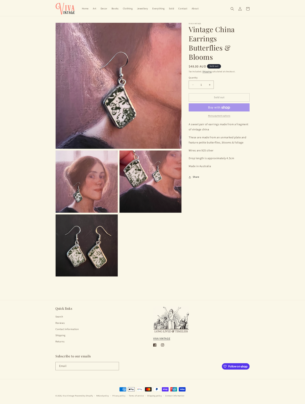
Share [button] (196, 177)
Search (59, 317)
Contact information (67, 329)
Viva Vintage (68, 395)
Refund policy (102, 395)
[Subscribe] (115, 366)
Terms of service (136, 395)
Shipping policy (154, 395)
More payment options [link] (219, 115)
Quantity (193, 77)
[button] (232, 9)
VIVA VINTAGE (161, 339)
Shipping (207, 71)
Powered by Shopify (84, 395)
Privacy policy (118, 395)
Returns (59, 341)
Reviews (60, 323)
